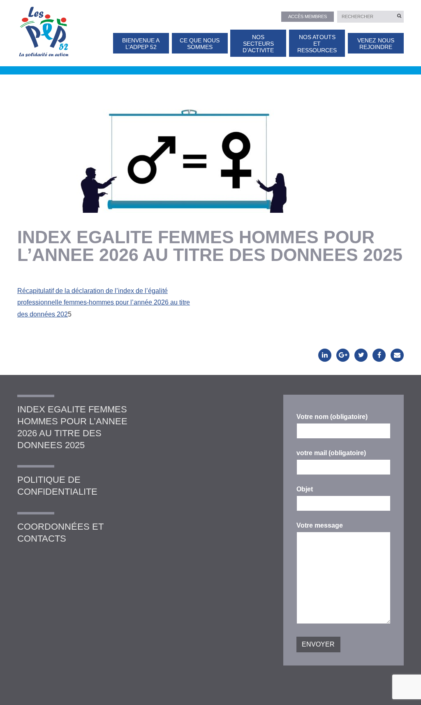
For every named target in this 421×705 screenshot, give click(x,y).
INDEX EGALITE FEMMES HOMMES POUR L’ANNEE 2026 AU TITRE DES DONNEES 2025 (72, 427)
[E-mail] (397, 355)
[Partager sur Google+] (342, 355)
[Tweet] (361, 355)
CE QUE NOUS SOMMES (200, 43)
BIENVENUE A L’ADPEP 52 (141, 43)
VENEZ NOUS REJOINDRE (375, 43)
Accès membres (307, 16)
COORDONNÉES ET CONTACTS (60, 532)
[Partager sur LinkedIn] (324, 355)
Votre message (319, 525)
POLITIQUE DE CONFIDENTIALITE (57, 486)
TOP (401, 691)
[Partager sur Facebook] (379, 355)
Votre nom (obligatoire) (332, 416)
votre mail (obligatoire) (331, 452)
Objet (304, 489)
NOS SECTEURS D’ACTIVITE (258, 44)
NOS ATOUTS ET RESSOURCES (317, 44)
